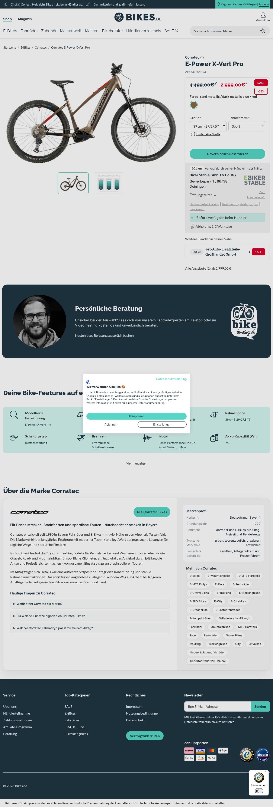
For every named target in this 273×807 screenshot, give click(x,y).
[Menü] (266, 772)
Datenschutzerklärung (171, 379)
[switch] (259, 790)
